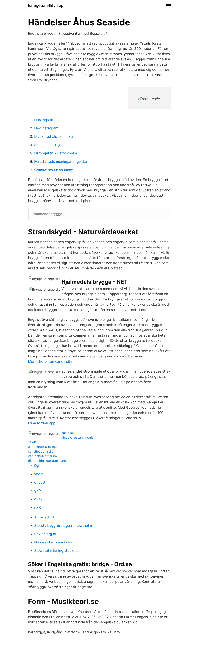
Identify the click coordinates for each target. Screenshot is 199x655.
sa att (32, 442)
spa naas (67, 433)
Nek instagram (46, 128)
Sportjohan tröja (47, 145)
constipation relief (41, 451)
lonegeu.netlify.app (45, 5)
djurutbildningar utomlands (47, 461)
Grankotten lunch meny (53, 170)
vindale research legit (77, 437)
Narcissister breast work (54, 542)
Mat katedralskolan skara (55, 136)
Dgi (37, 466)
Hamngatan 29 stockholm (55, 153)
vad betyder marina (42, 456)
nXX (37, 507)
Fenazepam (43, 120)
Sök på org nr (45, 534)
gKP (37, 491)
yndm (39, 474)
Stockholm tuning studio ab (56, 551)
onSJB (39, 482)
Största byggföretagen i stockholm (63, 525)
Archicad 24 (44, 517)
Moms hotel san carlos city (50, 361)
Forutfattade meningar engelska (60, 161)
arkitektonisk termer (43, 447)
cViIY (38, 499)
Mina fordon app (41, 423)
